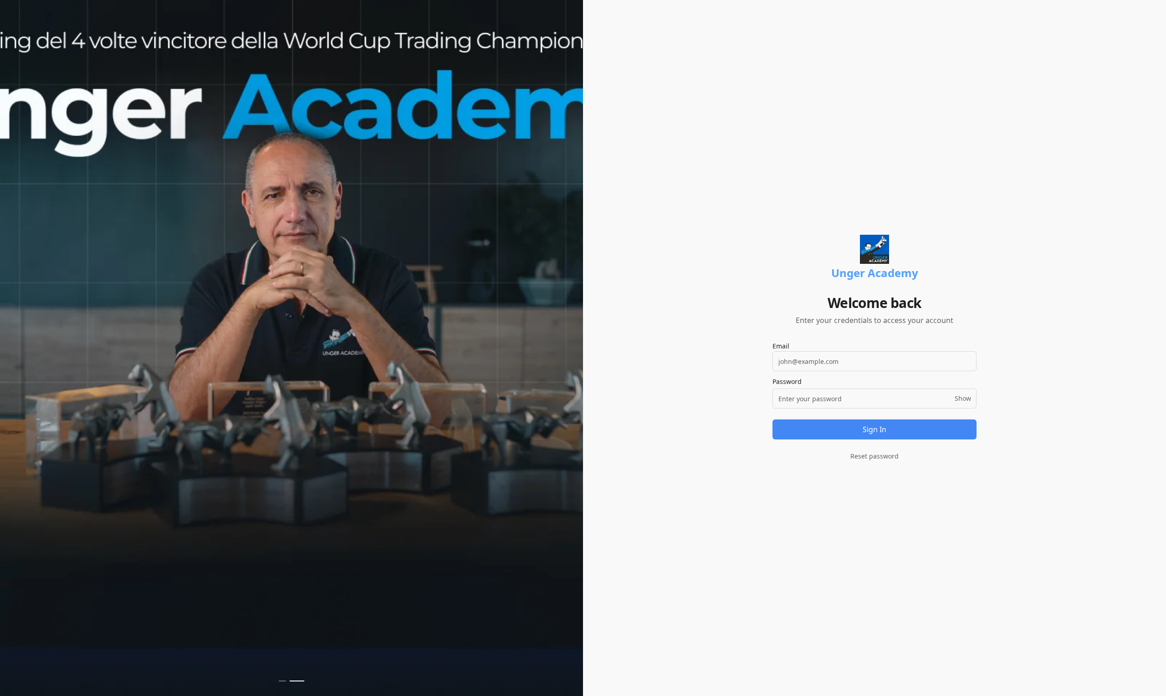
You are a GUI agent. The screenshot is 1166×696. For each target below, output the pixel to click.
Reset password (874, 456)
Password (787, 381)
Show (963, 398)
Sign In (874, 429)
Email (780, 346)
